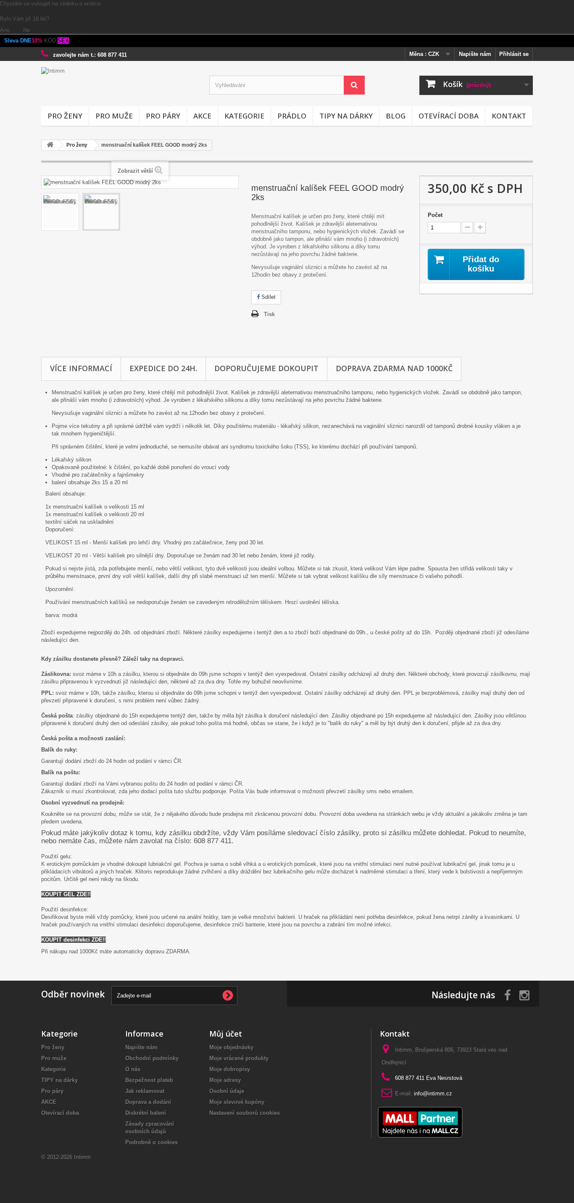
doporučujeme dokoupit (266, 368)
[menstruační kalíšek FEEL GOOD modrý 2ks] (60, 211)
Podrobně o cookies (151, 1142)
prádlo (291, 116)
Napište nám (475, 54)
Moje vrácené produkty (239, 1058)
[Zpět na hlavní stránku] (50, 145)
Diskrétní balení (145, 1113)
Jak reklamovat (144, 1091)
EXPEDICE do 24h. (163, 368)
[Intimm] (119, 84)
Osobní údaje (226, 1091)
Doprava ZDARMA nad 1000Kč (394, 368)
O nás (132, 1069)
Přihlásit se (514, 54)
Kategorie (244, 116)
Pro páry (163, 116)
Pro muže (114, 116)
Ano (5, 30)
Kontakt (509, 116)
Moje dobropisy (229, 1069)
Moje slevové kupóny (236, 1102)
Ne (26, 30)
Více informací (81, 368)
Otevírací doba (449, 116)
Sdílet (268, 297)
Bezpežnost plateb (149, 1080)
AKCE (202, 116)
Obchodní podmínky (152, 1058)
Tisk (269, 314)
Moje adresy (225, 1080)
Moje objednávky (231, 1047)
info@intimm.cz (433, 1093)
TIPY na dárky (346, 116)
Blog (395, 116)
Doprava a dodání (148, 1102)
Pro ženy (64, 116)
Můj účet (225, 1034)
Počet (435, 215)
